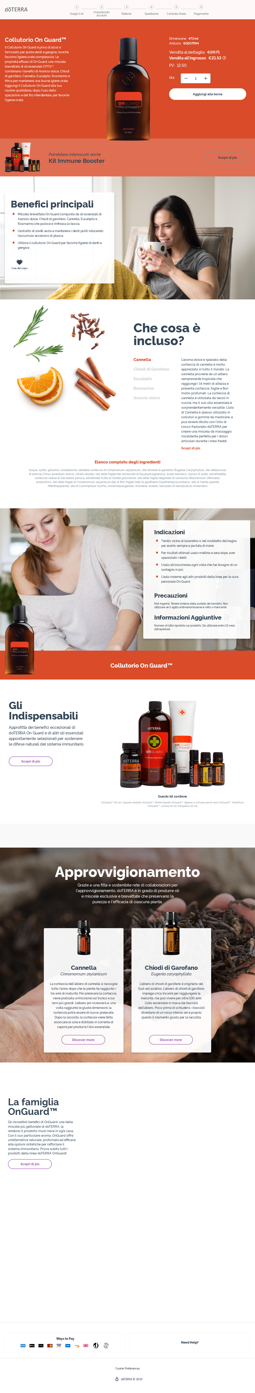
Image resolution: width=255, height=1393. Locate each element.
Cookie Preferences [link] (127, 1368)
